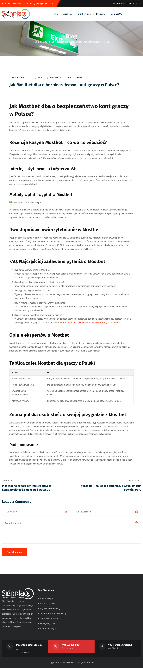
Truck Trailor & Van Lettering (53, 613)
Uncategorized (74, 78)
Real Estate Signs (48, 628)
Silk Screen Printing (49, 618)
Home (36, 42)
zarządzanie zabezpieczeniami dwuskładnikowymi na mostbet (90, 322)
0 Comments (55, 78)
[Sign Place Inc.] (16, 14)
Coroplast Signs (47, 603)
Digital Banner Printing (50, 608)
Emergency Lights (48, 623)
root (39, 78)
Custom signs (46, 598)
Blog (45, 42)
